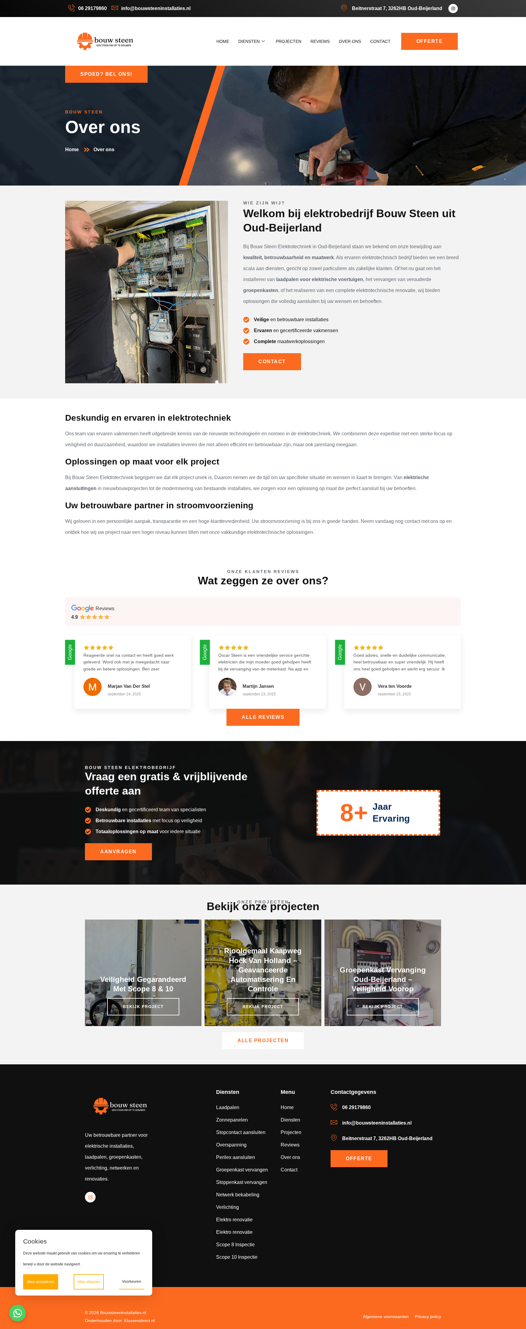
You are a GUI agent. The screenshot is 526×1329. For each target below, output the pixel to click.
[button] (17, 1313)
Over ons (350, 41)
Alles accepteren (40, 1282)
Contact (380, 41)
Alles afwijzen (88, 1282)
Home (222, 41)
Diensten (249, 41)
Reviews (320, 41)
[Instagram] (453, 8)
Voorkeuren (131, 1281)
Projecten (288, 41)
